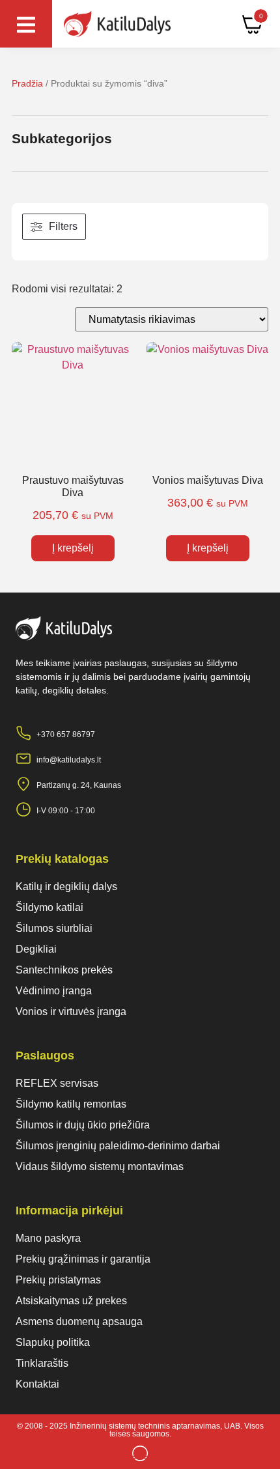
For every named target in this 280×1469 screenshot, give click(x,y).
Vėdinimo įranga (54, 990)
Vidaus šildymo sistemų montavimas (100, 1166)
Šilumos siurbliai (54, 928)
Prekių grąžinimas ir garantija (83, 1259)
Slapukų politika (53, 1342)
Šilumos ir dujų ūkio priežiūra (83, 1124)
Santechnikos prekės (64, 969)
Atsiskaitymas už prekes (71, 1300)
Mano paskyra (48, 1238)
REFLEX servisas (57, 1083)
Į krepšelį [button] (73, 547)
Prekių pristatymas (58, 1279)
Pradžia (27, 83)
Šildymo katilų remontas (71, 1104)
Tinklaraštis (42, 1363)
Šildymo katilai (49, 907)
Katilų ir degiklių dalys (66, 886)
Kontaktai (37, 1384)
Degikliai (36, 949)
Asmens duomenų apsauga (79, 1321)
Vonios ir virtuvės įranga (71, 1011)
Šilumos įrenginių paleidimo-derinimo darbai (118, 1145)
